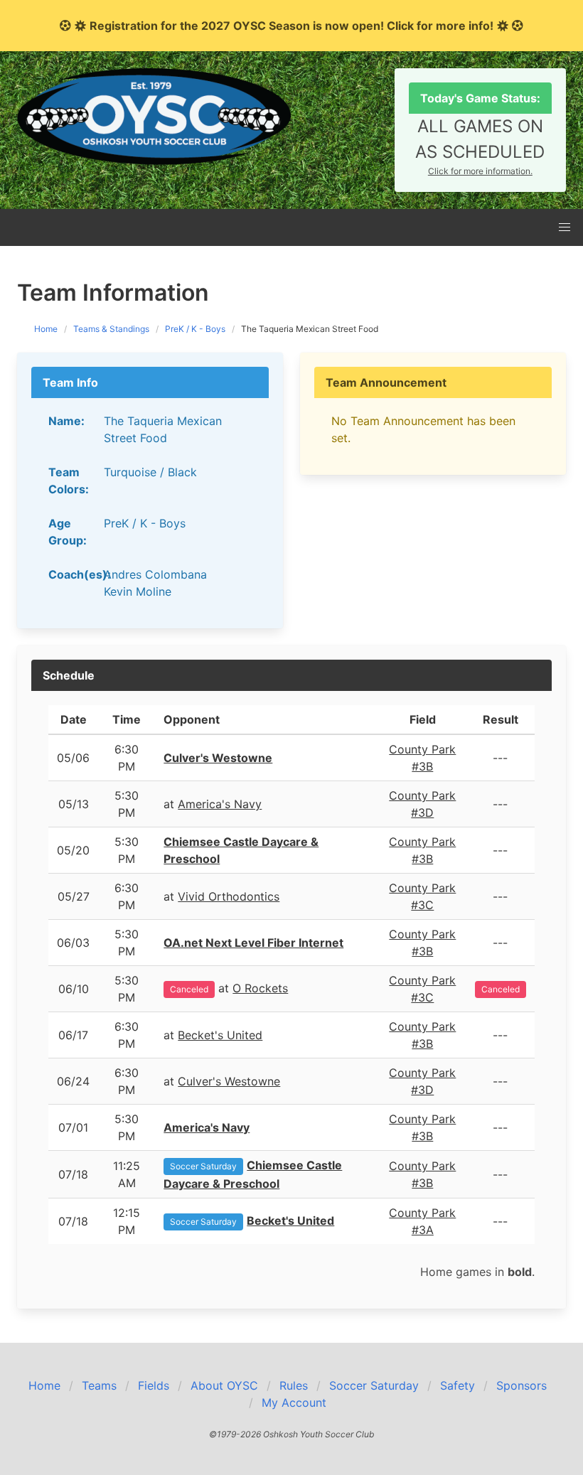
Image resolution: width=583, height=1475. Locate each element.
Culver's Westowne (229, 1081)
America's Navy (220, 804)
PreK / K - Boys (195, 328)
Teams (99, 1385)
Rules (293, 1385)
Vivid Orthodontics (228, 896)
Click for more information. (480, 171)
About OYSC (224, 1385)
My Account (294, 1402)
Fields (153, 1385)
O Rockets (260, 988)
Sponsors (521, 1385)
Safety (457, 1385)
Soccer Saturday (203, 1166)
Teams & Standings (111, 328)
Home (46, 328)
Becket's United (220, 1035)
